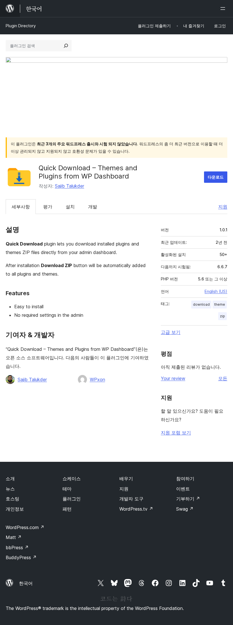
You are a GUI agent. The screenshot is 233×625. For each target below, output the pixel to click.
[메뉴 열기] (224, 8)
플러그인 (72, 499)
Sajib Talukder (69, 186)
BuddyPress (21, 557)
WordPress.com (25, 527)
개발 (92, 206)
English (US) (216, 291)
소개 (10, 478)
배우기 (126, 478)
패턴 (67, 509)
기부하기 (188, 499)
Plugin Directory (21, 25)
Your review (173, 378)
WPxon (97, 379)
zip (222, 316)
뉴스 (10, 489)
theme (219, 304)
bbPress (17, 547)
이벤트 (183, 489)
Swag (185, 509)
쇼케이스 (72, 478)
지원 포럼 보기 (176, 432)
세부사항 (21, 206)
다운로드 (216, 177)
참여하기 (185, 478)
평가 (47, 206)
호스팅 (12, 499)
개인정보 (15, 509)
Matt (14, 537)
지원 (222, 206)
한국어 (26, 583)
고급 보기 (170, 332)
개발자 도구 (131, 499)
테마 (67, 489)
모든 (222, 378)
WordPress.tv (136, 509)
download (201, 304)
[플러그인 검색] (66, 45)
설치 (70, 206)
